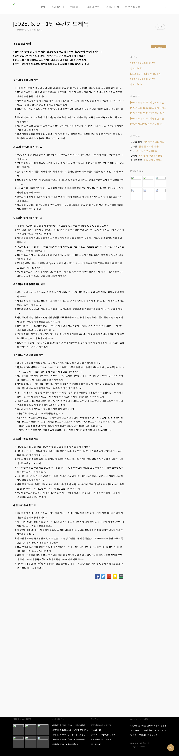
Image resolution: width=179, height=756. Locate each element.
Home (42, 6)
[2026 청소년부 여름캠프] (136, 181)
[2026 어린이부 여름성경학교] (148, 181)
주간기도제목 (37, 30)
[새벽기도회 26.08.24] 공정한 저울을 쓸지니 (148, 118)
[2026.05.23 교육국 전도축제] (148, 194)
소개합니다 (58, 6)
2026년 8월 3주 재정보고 (142, 79)
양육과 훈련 (93, 6)
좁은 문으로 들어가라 (149, 146)
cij (13, 30)
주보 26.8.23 (136, 68)
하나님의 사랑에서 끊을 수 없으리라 (157, 155)
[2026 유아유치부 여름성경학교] (160, 181)
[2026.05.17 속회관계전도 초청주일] (160, 194)
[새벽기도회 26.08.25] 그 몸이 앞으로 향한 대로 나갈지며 (148, 113)
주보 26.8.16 (136, 84)
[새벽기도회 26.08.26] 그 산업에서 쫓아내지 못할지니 (148, 108)
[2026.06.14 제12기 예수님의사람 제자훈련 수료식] (136, 194)
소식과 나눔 (112, 6)
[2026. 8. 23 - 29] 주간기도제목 (145, 73)
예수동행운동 (132, 6)
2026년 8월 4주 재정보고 (142, 63)
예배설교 (75, 6)
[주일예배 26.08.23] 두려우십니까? (147, 123)
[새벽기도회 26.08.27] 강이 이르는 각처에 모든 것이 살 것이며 (148, 102)
